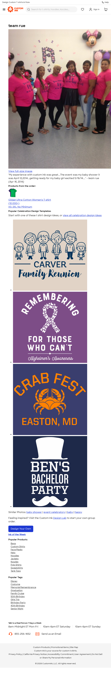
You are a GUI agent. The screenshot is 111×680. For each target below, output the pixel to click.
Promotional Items (60, 647)
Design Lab (59, 518)
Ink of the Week (17, 534)
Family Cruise (17, 593)
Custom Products (41, 647)
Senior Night (17, 608)
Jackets (14, 558)
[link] (15, 9)
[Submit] (28, 9)
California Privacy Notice (35, 654)
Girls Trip (15, 599)
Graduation (17, 590)
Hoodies (15, 555)
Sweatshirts (17, 568)
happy (78, 512)
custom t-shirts (69, 651)
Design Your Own (21, 528)
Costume (15, 584)
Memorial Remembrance (23, 587)
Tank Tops (16, 571)
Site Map (74, 647)
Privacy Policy (15, 654)
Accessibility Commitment (60, 654)
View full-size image (20, 171)
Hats (13, 552)
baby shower (34, 512)
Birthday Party (18, 602)
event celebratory (54, 512)
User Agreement (83, 654)
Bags (13, 543)
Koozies (14, 561)
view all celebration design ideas (82, 215)
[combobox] (51, 9)
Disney (14, 581)
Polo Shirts (16, 565)
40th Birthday (18, 605)
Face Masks (16, 549)
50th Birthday (18, 596)
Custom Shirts (18, 546)
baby (70, 512)
